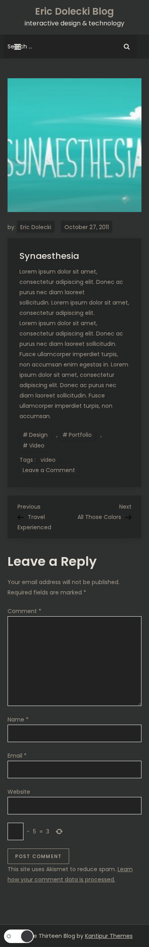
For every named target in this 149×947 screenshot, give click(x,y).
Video (37, 445)
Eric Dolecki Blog (74, 11)
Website (19, 792)
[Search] (126, 46)
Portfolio (80, 435)
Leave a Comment (50, 470)
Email (17, 756)
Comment (24, 611)
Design (38, 435)
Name (18, 719)
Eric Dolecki (35, 227)
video (48, 460)
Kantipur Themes (109, 936)
